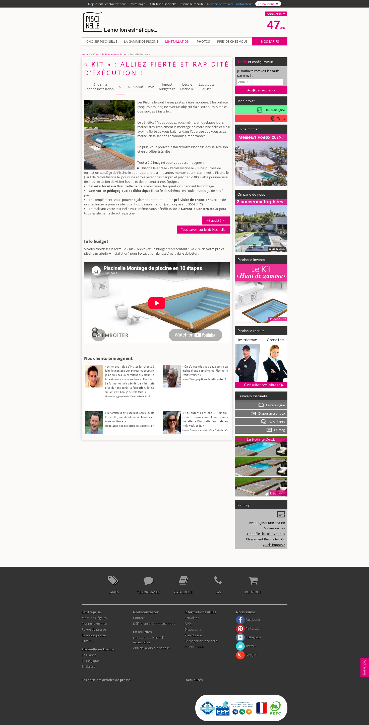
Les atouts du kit (206, 86)
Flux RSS (88, 641)
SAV (218, 592)
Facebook (252, 619)
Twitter (250, 646)
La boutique (266, 4)
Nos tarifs (270, 41)
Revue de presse (94, 629)
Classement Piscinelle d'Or (265, 539)
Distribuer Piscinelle (162, 4)
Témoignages (148, 592)
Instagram (253, 637)
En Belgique (90, 660)
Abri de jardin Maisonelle (151, 648)
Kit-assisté (135, 86)
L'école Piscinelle (187, 86)
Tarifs (113, 592)
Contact (139, 618)
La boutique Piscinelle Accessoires (149, 639)
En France (89, 655)
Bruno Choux (194, 646)
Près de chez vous (232, 41)
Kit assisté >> (215, 220)
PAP (151, 86)
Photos (203, 41)
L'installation (177, 41)
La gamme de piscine (141, 41)
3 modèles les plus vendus (265, 533)
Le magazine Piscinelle (200, 641)
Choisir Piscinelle (101, 41)
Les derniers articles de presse (106, 680)
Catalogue (183, 592)
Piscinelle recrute (192, 4)
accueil (86, 54)
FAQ (187, 623)
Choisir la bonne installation (110, 54)
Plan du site (193, 635)
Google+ (251, 654)
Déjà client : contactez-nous (107, 4)
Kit (121, 86)
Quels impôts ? (274, 544)
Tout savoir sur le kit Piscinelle (203, 229)
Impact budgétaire (167, 86)
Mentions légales (94, 618)
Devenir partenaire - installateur (229, 4)
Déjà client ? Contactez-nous (154, 623)
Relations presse (94, 635)
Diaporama (192, 629)
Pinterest (252, 628)
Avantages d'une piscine (267, 522)
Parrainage (137, 4)
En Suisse (88, 666)
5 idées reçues (274, 528)
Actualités (191, 618)
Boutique (253, 592)
